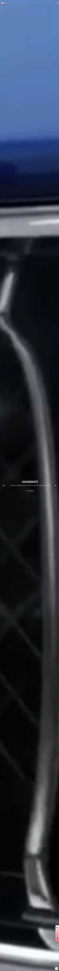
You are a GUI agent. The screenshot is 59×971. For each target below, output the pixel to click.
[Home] (3, 3)
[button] (56, 3)
